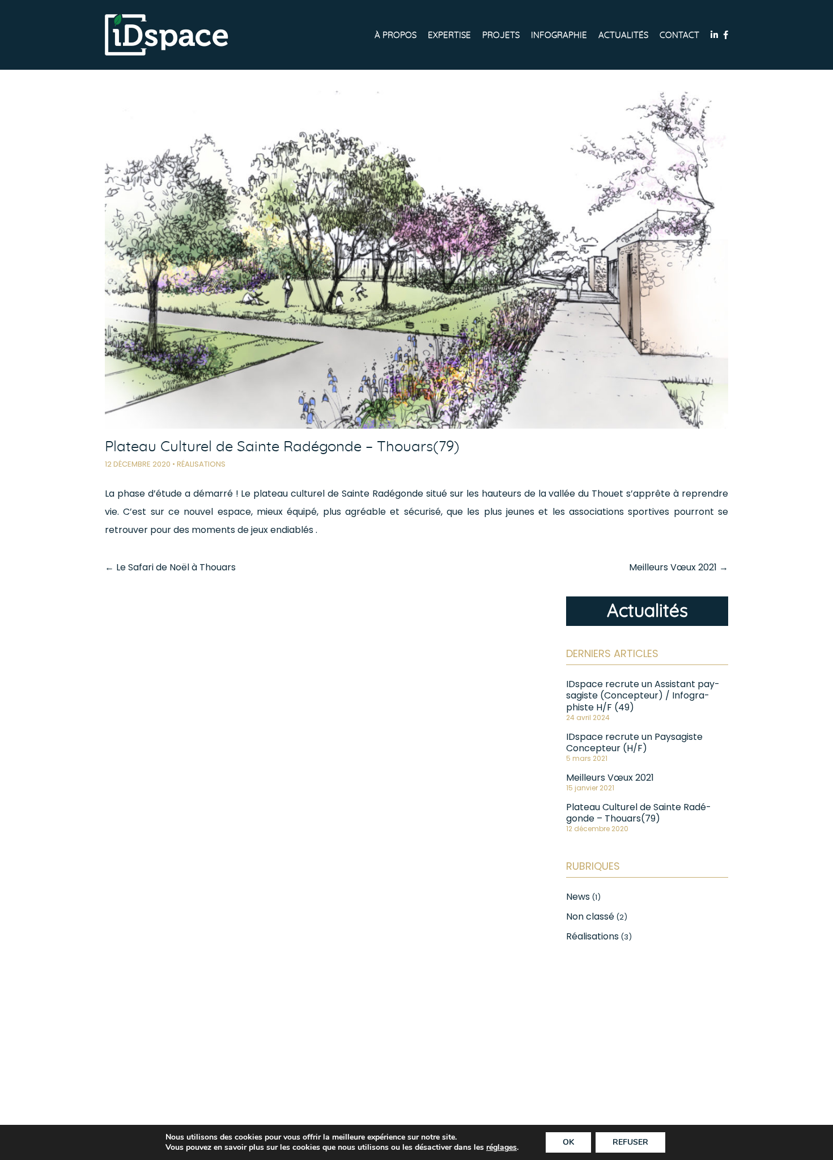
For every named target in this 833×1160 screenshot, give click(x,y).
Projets (501, 35)
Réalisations (201, 464)
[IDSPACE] (166, 35)
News (578, 896)
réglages (501, 1147)
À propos (395, 35)
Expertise (449, 35)
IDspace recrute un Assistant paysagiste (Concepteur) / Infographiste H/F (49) (643, 695)
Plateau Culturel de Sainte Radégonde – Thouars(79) (638, 813)
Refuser (630, 1142)
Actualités (623, 35)
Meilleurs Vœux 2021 (678, 567)
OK (568, 1142)
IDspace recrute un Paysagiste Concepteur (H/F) (634, 742)
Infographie (559, 35)
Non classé (590, 916)
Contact (679, 35)
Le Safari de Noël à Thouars (170, 567)
